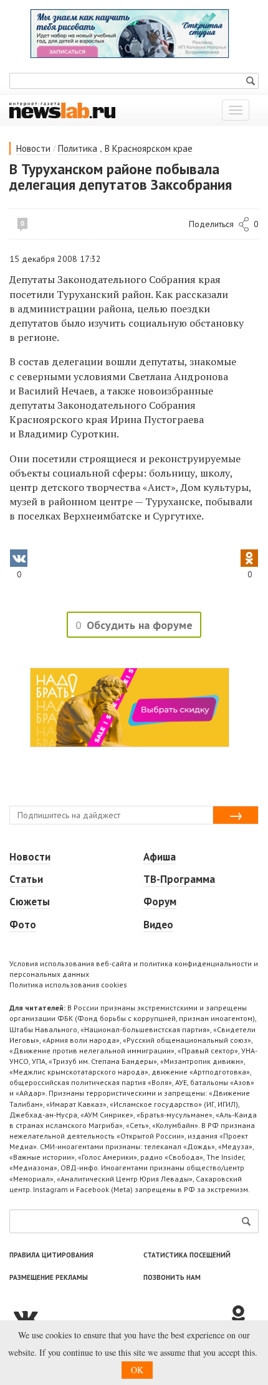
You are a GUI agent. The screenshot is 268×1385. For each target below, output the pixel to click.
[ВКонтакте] (118, 1316)
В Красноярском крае (149, 148)
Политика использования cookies (68, 984)
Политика (77, 148)
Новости (33, 148)
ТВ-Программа (179, 879)
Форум (159, 901)
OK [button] (137, 1370)
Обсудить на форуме (140, 625)
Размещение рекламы (48, 1277)
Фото (22, 924)
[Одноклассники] (243, 1316)
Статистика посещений (187, 1255)
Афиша (159, 857)
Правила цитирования (51, 1255)
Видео (158, 924)
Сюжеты (29, 901)
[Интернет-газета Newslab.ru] (62, 109)
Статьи (26, 879)
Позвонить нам (172, 1277)
